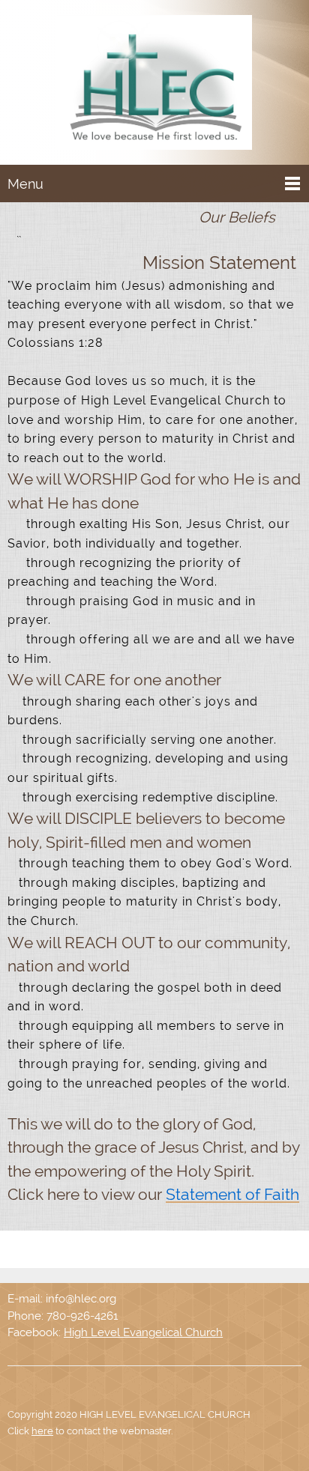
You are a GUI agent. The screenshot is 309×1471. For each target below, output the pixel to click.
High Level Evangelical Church (143, 1332)
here (42, 1431)
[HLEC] (154, 86)
